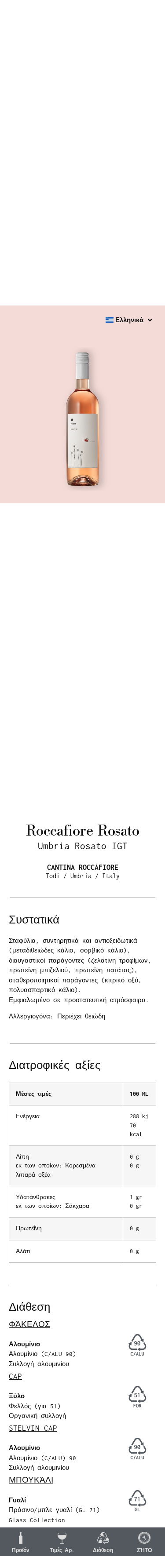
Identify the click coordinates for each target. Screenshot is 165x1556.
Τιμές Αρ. (62, 1550)
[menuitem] (129, 320)
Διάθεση (103, 1550)
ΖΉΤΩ (144, 1550)
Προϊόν (20, 1550)
